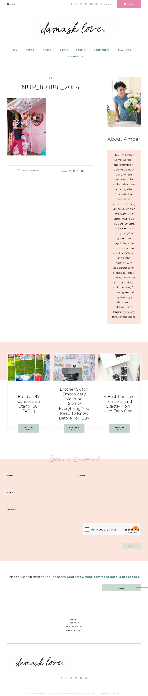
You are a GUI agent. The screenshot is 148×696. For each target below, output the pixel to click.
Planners (124, 50)
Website (11, 509)
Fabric (80, 50)
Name (10, 475)
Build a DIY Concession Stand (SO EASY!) (28, 403)
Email (11, 492)
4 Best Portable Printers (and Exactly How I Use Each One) (119, 403)
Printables (102, 50)
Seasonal (74, 56)
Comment (82, 475)
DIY (15, 50)
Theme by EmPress (109, 693)
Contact (74, 623)
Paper (30, 50)
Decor (47, 50)
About (74, 619)
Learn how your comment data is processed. (103, 577)
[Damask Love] (40, 669)
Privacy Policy (74, 627)
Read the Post (29, 428)
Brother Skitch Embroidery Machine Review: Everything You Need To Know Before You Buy (74, 403)
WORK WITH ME (74, 631)
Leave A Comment (30, 171)
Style (64, 50)
